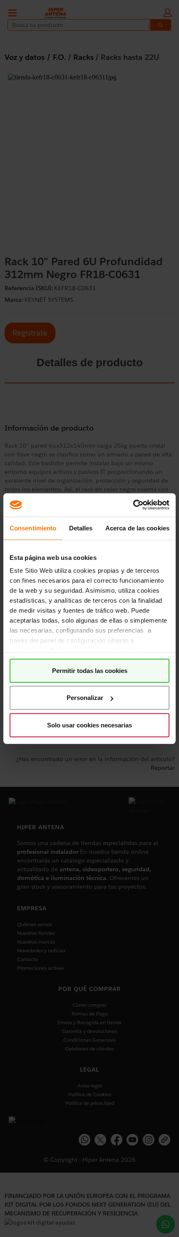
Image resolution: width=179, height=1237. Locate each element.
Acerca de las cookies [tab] (137, 527)
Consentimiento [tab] (33, 527)
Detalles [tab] (81, 527)
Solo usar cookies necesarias (89, 724)
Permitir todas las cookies (89, 670)
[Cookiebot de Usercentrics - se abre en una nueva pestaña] (133, 505)
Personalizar (85, 697)
